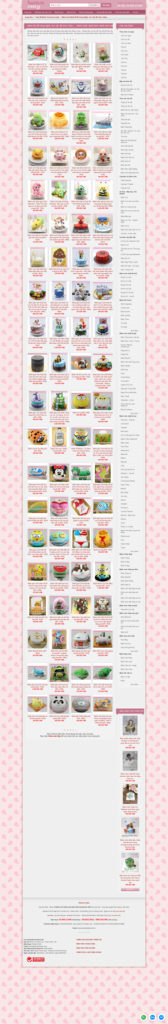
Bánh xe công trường (128, 207)
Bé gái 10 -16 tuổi (127, 292)
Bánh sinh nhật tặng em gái (130, 602)
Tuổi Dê (123, 78)
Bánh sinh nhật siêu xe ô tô (130, 230)
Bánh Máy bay (126, 216)
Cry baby (124, 327)
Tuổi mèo (124, 51)
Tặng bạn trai (125, 123)
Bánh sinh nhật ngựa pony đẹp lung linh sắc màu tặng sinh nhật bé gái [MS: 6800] (59, 237)
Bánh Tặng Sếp (126, 127)
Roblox (123, 458)
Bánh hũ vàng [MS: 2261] (103, 550)
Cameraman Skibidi (128, 481)
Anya (122, 373)
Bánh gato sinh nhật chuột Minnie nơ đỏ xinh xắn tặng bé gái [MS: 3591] (59, 487)
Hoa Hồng (124, 640)
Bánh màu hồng (126, 658)
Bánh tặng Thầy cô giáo (129, 262)
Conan (123, 548)
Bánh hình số (125, 161)
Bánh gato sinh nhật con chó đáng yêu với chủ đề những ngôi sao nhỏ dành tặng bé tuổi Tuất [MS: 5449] (59, 307)
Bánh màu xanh (126, 661)
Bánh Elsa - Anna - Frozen (130, 341)
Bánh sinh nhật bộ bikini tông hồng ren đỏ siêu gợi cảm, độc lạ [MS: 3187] (59, 520)
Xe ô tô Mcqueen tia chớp (130, 435)
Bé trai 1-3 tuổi (126, 281)
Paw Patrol (125, 447)
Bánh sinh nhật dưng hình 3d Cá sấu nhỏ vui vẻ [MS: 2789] (102, 687)
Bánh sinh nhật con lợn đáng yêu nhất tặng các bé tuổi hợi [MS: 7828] (102, 67)
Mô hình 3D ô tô (126, 85)
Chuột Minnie (125, 377)
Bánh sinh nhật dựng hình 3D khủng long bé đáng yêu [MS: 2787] (81, 687)
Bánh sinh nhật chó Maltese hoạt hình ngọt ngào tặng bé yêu (130, 809)
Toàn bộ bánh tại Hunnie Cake (47, 17)
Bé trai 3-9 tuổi (126, 289)
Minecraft (124, 454)
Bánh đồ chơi (125, 165)
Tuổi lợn (124, 62)
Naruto (123, 500)
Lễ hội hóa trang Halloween (130, 254)
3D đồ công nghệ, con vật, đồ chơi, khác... (130, 90)
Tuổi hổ (123, 47)
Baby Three (125, 319)
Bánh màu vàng (126, 669)
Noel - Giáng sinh (127, 270)
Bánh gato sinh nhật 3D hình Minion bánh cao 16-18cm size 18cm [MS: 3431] (37, 552)
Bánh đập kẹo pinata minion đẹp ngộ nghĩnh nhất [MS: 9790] (81, 67)
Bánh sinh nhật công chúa (130, 362)
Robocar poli (125, 536)
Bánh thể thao (126, 154)
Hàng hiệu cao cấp (127, 609)
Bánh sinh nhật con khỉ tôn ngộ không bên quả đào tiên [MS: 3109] (59, 619)
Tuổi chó (124, 66)
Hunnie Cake (84, 903)
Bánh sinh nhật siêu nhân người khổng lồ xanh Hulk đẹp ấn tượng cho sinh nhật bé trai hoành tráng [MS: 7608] (81, 136)
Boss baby (124, 492)
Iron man (124, 496)
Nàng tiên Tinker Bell (128, 389)
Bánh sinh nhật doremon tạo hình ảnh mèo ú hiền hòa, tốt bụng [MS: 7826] (38, 100)
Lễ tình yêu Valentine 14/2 (130, 241)
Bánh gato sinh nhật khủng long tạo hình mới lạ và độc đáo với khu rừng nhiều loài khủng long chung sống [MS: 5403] (81, 343)
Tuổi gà (123, 70)
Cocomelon (125, 381)
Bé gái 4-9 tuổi (126, 285)
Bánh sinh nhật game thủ (130, 173)
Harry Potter (125, 485)
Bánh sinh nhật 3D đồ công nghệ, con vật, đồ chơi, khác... (85, 17)
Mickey (123, 519)
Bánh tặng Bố (125, 577)
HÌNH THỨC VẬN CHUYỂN (85, 948)
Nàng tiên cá (125, 350)
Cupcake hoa (125, 188)
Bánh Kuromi (125, 312)
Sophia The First (127, 385)
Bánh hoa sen (126, 644)
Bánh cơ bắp (125, 677)
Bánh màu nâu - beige (128, 665)
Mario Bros (125, 431)
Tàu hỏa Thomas (127, 511)
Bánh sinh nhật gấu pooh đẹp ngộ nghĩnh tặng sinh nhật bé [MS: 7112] (37, 170)
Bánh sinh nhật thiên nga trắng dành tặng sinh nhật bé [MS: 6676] (38, 271)
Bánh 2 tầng (125, 558)
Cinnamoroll (125, 308)
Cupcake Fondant (127, 184)
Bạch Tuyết (125, 396)
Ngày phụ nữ (125, 258)
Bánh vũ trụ (125, 226)
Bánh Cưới (125, 245)
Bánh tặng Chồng (127, 581)
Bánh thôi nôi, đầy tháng (129, 110)
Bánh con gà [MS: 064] (81, 413)
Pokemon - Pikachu (128, 420)
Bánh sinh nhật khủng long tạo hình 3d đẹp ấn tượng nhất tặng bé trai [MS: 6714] (37, 134)
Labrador (124, 427)
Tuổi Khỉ (124, 74)
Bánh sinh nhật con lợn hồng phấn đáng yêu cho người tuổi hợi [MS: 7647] (103, 100)
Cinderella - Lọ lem (127, 400)
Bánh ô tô (124, 197)
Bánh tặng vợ (125, 585)
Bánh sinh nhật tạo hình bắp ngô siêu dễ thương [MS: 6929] (38, 237)
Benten (123, 488)
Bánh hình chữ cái (127, 157)
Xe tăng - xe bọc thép (128, 233)
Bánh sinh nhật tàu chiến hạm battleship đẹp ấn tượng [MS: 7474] (103, 134)
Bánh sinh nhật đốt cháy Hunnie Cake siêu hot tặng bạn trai (130, 776)
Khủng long (125, 450)
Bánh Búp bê (125, 358)
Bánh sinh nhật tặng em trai (130, 598)
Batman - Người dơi (128, 515)
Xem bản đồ (120, 911)
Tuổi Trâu (124, 58)
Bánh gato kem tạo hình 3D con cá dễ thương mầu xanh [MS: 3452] (103, 520)
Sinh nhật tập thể (127, 146)
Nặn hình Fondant (127, 95)
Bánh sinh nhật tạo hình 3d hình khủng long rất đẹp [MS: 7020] (81, 204)
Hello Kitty (124, 369)
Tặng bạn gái (125, 119)
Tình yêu (124, 136)
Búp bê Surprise (126, 409)
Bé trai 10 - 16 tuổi (127, 296)
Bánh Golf (124, 632)
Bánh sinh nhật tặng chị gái (130, 588)
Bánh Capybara (126, 304)
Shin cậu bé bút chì (128, 469)
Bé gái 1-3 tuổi (126, 277)
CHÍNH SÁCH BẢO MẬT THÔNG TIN (88, 940)
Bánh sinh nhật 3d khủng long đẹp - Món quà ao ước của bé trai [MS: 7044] (59, 204)
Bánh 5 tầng (125, 566)
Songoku (124, 504)
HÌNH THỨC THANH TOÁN (85, 944)
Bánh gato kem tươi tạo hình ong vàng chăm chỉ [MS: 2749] (59, 687)
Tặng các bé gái (126, 102)
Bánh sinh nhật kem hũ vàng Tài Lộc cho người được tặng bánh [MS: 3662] (59, 134)
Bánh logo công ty (127, 150)
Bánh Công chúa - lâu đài (130, 337)
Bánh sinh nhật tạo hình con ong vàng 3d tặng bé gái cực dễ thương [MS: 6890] (103, 204)
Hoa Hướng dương (127, 647)
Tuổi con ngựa (126, 36)
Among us (124, 508)
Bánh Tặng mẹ (126, 573)
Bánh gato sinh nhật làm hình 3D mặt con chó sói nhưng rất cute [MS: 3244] (81, 586)
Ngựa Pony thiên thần (128, 392)
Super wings (125, 544)
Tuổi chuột (124, 55)
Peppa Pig (124, 354)
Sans (122, 540)
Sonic (123, 523)
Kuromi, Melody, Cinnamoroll (126, 346)
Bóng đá (124, 462)
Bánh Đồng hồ (126, 617)
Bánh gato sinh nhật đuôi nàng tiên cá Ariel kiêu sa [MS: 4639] (37, 415)
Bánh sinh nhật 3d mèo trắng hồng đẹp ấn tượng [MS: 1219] (59, 100)
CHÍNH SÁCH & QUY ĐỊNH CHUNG (88, 952)
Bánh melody (125, 315)
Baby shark (125, 443)
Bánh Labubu (125, 366)
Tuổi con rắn (125, 39)
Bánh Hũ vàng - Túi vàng (129, 266)
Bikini (123, 681)
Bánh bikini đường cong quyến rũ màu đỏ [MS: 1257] (81, 520)
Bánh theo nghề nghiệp (129, 169)
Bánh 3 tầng (125, 562)
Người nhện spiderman (129, 439)
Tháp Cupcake (126, 180)
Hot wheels (125, 477)
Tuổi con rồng (125, 43)
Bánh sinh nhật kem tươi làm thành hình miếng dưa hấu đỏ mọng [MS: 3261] (59, 586)
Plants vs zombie (127, 527)
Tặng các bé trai (126, 106)
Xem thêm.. (135, 331)
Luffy (122, 466)
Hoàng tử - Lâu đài (127, 473)
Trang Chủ (29, 17)
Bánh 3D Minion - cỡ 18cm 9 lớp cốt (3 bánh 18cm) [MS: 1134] (81, 451)
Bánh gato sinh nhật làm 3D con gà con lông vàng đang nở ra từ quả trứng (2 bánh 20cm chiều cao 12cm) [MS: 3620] (103, 453)
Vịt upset (124, 323)
